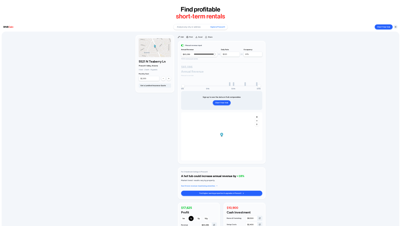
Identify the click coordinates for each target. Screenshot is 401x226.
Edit (182, 37)
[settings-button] (395, 27)
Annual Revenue (187, 50)
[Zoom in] (257, 117)
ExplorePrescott (218, 27)
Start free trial (383, 27)
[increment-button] (168, 78)
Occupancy (248, 50)
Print (191, 37)
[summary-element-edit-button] (259, 218)
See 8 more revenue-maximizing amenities (198, 186)
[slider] (214, 54)
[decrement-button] (163, 78)
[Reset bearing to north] (257, 124)
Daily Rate (225, 50)
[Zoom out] (257, 121)
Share (210, 37)
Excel (200, 37)
